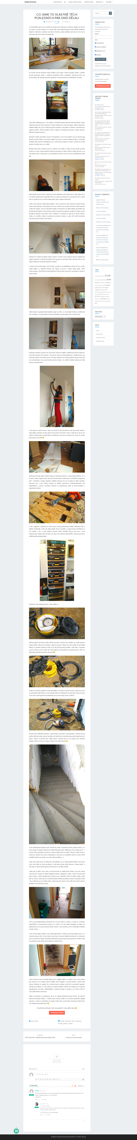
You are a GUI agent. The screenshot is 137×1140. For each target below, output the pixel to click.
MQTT (100, 287)
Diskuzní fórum (58, 2)
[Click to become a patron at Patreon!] (57, 1012)
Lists (96, 40)
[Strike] (43, 1079)
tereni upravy (101, 296)
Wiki (65, 2)
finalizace (78, 1021)
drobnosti (68, 1021)
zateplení (97, 301)
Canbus (97, 141)
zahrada (103, 299)
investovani (101, 285)
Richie (48, 1106)
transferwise (107, 296)
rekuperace (97, 294)
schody (70, 1023)
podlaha (102, 289)
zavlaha (100, 301)
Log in (97, 330)
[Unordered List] (47, 1079)
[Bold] (36, 1079)
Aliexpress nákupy (89, 2)
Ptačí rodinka (104, 208)
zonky (109, 301)
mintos (97, 287)
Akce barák (34, 1021)
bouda (101, 280)
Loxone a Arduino (101, 47)
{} (56, 1079)
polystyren (106, 292)
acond (96, 276)
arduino (103, 276)
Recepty (98, 55)
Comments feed (100, 337)
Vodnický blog (30, 2)
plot (100, 289)
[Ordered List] (45, 1079)
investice (96, 285)
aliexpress (100, 276)
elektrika (97, 282)
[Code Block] (52, 1079)
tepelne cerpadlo (106, 294)
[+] (58, 1079)
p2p (107, 287)
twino (96, 298)
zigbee (106, 301)
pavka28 (98, 150)
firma (107, 282)
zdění (104, 301)
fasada (100, 282)
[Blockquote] (50, 1079)
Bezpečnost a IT (100, 51)
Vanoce (98, 298)
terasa (96, 296)
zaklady (108, 298)
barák (62, 1021)
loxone (108, 285)
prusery (60, 1023)
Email (97, 34)
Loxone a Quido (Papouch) (75, 2)
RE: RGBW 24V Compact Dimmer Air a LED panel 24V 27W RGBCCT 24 (103, 170)
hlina (110, 282)
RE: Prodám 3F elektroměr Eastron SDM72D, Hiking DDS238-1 (103, 112)
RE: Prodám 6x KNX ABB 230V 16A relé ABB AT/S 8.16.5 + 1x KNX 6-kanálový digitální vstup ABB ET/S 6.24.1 (102, 123)
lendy (104, 285)
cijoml (97, 166)
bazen (96, 279)
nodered (104, 287)
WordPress (72, 1137)
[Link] (54, 1079)
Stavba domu (100, 43)
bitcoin (99, 279)
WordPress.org (100, 341)
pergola (96, 289)
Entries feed (99, 334)
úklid (96, 303)
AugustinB (98, 184)
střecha (100, 294)
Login (83, 1069)
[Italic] (38, 1079)
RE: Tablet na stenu (99, 104)
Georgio (97, 109)
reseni (65, 1023)
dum (73, 1021)
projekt (110, 292)
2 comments (66, 21)
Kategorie (108, 2)
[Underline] (41, 1079)
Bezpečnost (99, 2)
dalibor (97, 159)
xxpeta (97, 118)
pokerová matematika (99, 292)
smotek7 (98, 175)
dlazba (105, 280)
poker (106, 289)
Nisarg (84, 1137)
